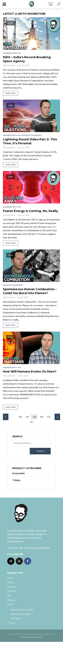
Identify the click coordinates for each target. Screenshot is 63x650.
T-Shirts (16, 480)
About (10, 582)
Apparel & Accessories (21, 609)
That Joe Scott (9, 65)
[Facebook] (27, 561)
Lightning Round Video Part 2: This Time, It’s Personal (30, 141)
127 (31, 422)
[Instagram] (10, 561)
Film (9, 595)
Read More (10, 93)
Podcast (11, 591)
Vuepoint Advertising (31, 637)
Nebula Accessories (20, 614)
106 (20, 417)
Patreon (11, 599)
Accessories (18, 473)
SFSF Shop (15, 618)
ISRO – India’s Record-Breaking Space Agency (27, 59)
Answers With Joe (12, 53)
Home (10, 577)
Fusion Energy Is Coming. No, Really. (31, 211)
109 (41, 417)
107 (27, 417)
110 (48, 417)
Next (57, 417)
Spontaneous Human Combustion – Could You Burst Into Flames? (30, 291)
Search (40, 451)
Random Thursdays (32, 135)
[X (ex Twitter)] (19, 561)
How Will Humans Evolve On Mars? (29, 371)
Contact (11, 622)
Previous (5, 417)
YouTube (11, 586)
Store (10, 604)
